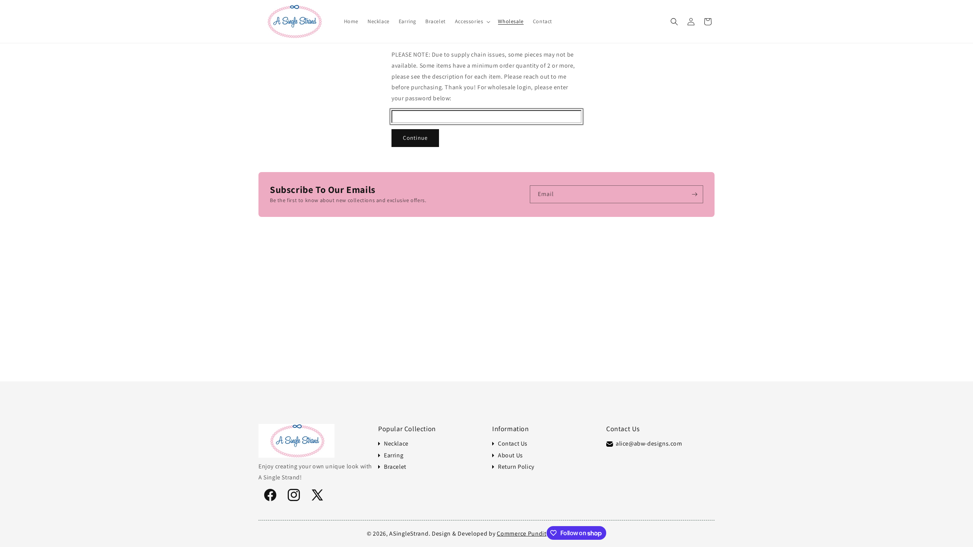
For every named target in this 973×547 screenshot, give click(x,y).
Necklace (396, 443)
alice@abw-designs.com (649, 443)
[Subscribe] (694, 194)
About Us (510, 455)
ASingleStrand (408, 534)
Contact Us (513, 443)
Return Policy (516, 467)
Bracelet (395, 467)
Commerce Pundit (522, 534)
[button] (472, 21)
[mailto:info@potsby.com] (609, 444)
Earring (393, 455)
